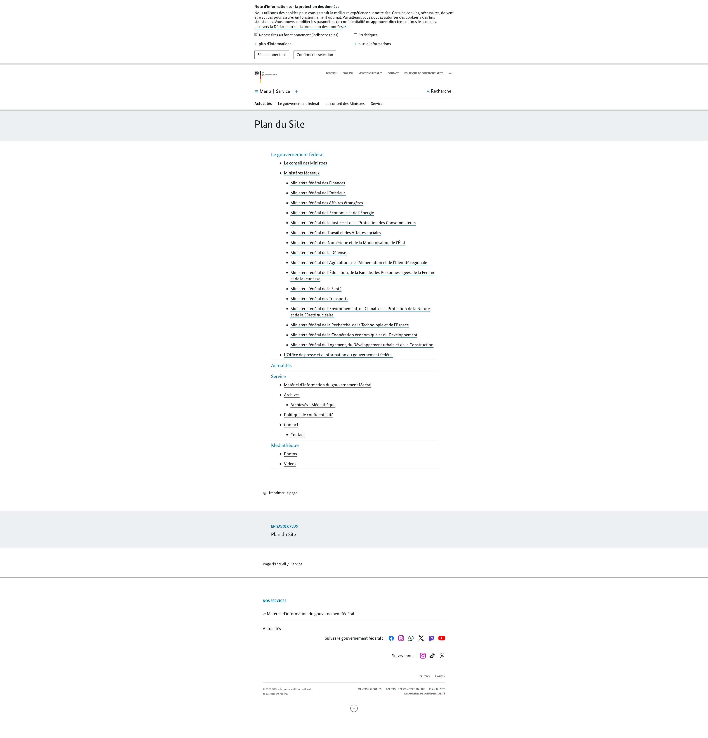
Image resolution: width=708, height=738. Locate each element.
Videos (290, 463)
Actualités (263, 103)
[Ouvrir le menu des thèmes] (296, 91)
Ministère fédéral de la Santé (315, 288)
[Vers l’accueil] (265, 77)
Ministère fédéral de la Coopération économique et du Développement (353, 334)
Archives (292, 394)
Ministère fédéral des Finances (317, 183)
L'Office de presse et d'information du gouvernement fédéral (338, 354)
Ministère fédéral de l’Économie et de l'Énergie (332, 212)
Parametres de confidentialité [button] (424, 693)
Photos (290, 453)
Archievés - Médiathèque (312, 404)
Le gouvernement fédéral (298, 103)
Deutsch (331, 73)
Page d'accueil (274, 564)
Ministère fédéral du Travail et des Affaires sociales (335, 232)
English (348, 73)
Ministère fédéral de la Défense (318, 252)
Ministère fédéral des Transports (319, 298)
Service (377, 103)
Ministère (358, 262)
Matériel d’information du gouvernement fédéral (327, 384)
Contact (393, 73)
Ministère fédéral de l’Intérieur (318, 192)
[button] (451, 73)
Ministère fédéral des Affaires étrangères (326, 202)
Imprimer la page (282, 492)
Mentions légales (370, 73)
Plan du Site (437, 689)
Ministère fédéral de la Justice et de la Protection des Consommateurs (353, 222)
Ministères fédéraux (302, 173)
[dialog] (354, 32)
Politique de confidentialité (423, 73)
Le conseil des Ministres (345, 103)
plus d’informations (275, 44)
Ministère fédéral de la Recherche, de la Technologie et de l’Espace (349, 325)
